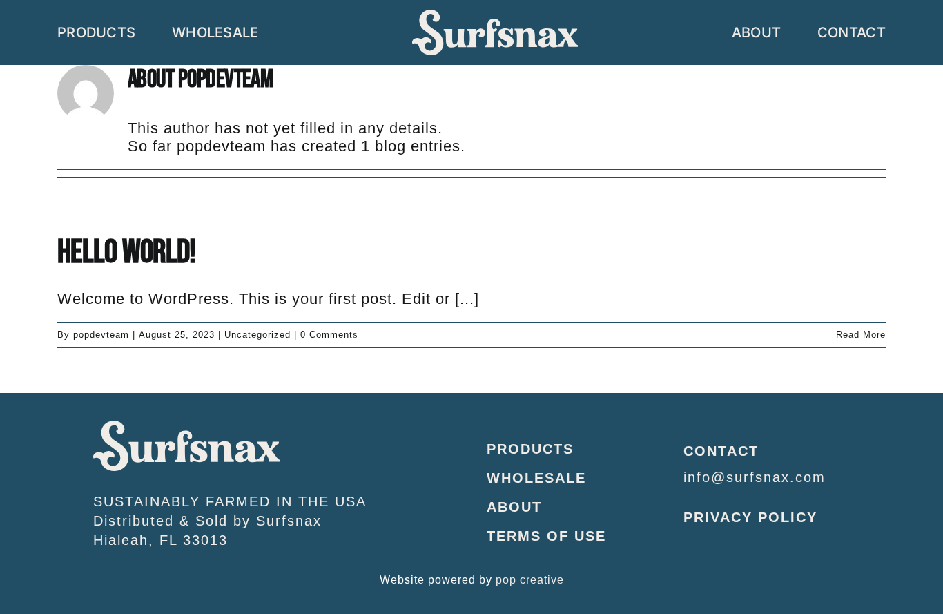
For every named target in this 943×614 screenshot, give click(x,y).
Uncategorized (257, 334)
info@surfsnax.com (754, 477)
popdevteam (101, 334)
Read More (861, 334)
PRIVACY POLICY (750, 517)
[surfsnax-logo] (186, 427)
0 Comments (329, 334)
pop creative (530, 580)
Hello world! (126, 252)
